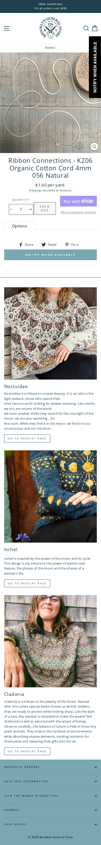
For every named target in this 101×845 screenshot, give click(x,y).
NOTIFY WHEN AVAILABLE (50, 255)
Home (49, 47)
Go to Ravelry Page (27, 751)
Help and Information (26, 781)
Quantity (21, 199)
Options (19, 226)
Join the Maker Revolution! (31, 795)
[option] (50, 6)
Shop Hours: (16, 824)
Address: (12, 810)
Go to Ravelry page (27, 438)
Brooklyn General (22, 767)
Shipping (35, 190)
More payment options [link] (78, 212)
